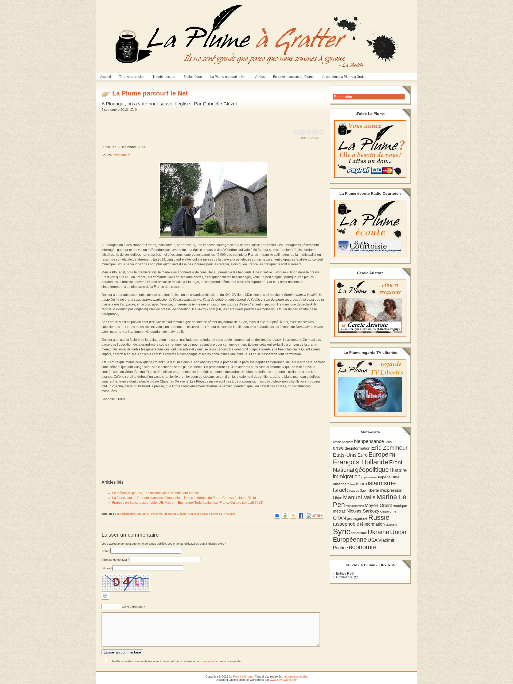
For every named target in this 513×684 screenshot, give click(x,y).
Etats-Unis (345, 455)
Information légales (295, 676)
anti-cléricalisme (126, 513)
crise (338, 448)
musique (400, 505)
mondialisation (355, 505)
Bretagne (143, 513)
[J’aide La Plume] (370, 149)
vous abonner (210, 661)
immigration (346, 476)
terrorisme (359, 533)
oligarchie (388, 511)
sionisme (391, 524)
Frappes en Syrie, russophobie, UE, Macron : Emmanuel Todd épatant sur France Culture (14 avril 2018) (187, 503)
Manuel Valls (359, 497)
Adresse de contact (115, 559)
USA (373, 540)
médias (339, 511)
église (183, 513)
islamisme (382, 483)
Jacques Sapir (357, 490)
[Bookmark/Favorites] (293, 516)
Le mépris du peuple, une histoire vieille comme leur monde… (157, 493)
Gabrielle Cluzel (198, 513)
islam (361, 483)
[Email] (277, 516)
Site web (107, 568)
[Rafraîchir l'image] (105, 599)
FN (392, 455)
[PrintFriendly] (285, 516)
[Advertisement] (230, 117)
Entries (345, 573)
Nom (106, 551)
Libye (337, 498)
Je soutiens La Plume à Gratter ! (345, 77)
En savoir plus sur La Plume (293, 77)
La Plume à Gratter (241, 676)
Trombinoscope (164, 77)
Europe (378, 454)
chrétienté (156, 513)
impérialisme (369, 477)
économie (362, 547)
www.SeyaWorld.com (283, 679)
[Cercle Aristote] (370, 308)
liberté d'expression (385, 490)
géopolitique (372, 469)
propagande (357, 518)
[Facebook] (301, 516)
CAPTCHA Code (132, 606)
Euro (362, 455)
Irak (352, 484)
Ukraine (378, 532)
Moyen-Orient (378, 505)
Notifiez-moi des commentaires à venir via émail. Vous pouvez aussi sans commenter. (176, 661)
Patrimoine (215, 513)
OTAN (339, 518)
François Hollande (360, 462)
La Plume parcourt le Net (228, 77)
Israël (339, 490)
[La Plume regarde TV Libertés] (370, 387)
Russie (378, 517)
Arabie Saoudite (343, 442)
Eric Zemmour (389, 447)
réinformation (372, 524)
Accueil (105, 77)
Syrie (342, 531)
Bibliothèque (193, 77)
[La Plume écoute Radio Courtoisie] (370, 228)
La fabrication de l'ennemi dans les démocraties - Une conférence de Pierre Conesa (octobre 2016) (184, 498)
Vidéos (260, 77)
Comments (347, 577)
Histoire (398, 470)
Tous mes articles (131, 77)
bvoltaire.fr (122, 155)
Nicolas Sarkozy (363, 511)
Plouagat (229, 513)
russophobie (346, 524)
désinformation (357, 448)
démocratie (171, 513)
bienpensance (369, 441)
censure (391, 442)
